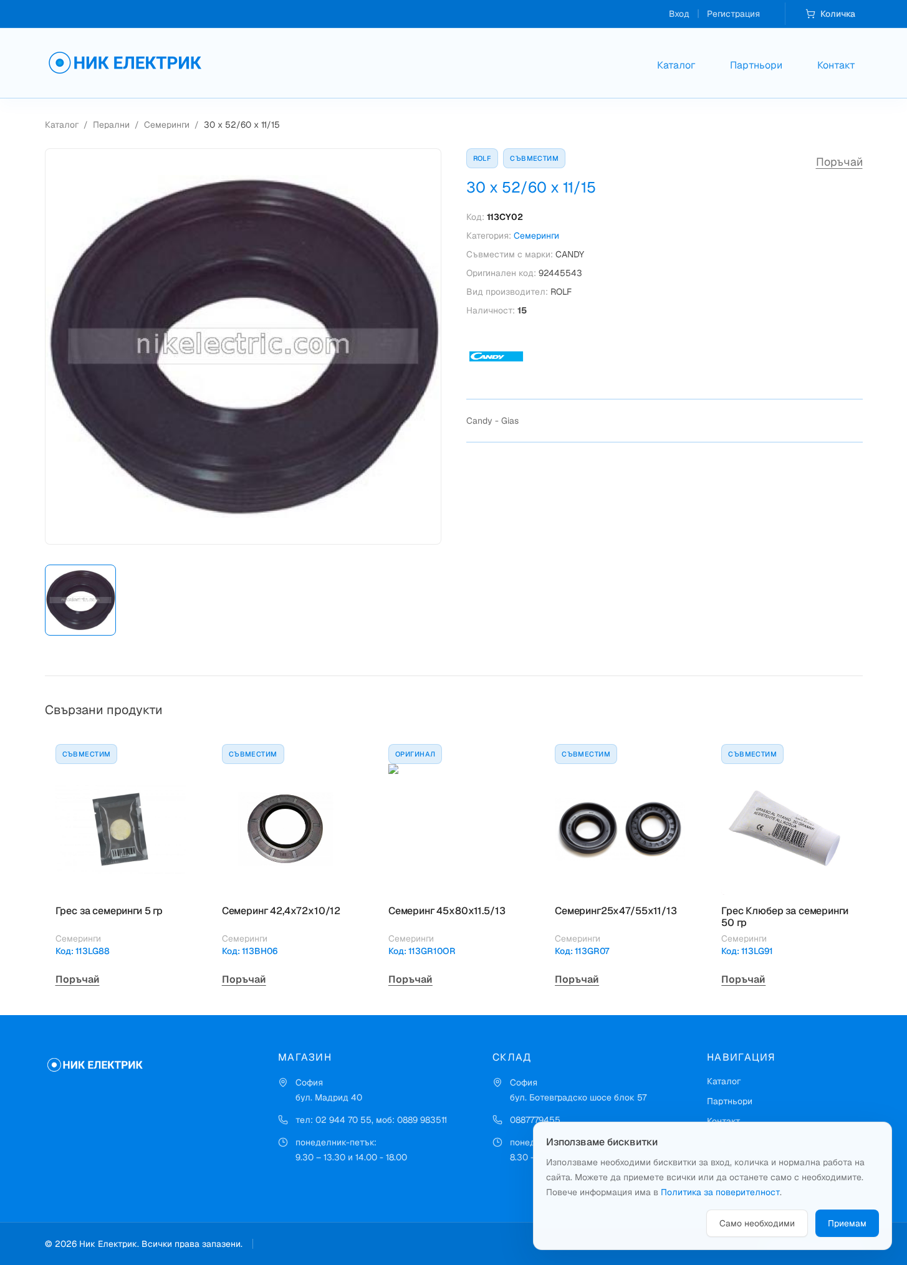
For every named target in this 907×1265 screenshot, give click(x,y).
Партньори (756, 65)
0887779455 (535, 1119)
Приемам (847, 1223)
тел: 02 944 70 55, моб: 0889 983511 (371, 1119)
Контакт (836, 65)
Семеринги (167, 124)
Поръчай (839, 162)
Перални (111, 124)
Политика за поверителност (720, 1192)
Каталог (676, 65)
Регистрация (733, 13)
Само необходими (757, 1223)
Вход (679, 13)
